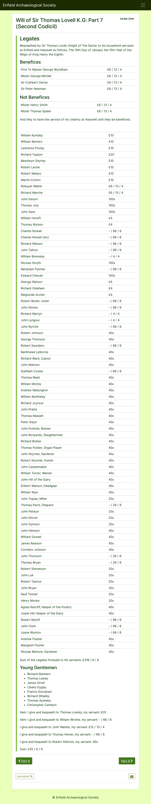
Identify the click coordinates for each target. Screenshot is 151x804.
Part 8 (126, 761)
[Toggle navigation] (143, 5)
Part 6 (25, 761)
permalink (23, 776)
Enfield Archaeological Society (29, 5)
